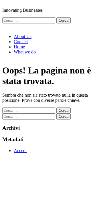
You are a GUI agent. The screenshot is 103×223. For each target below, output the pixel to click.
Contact (21, 41)
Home (19, 46)
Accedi (20, 150)
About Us (22, 36)
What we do (25, 51)
